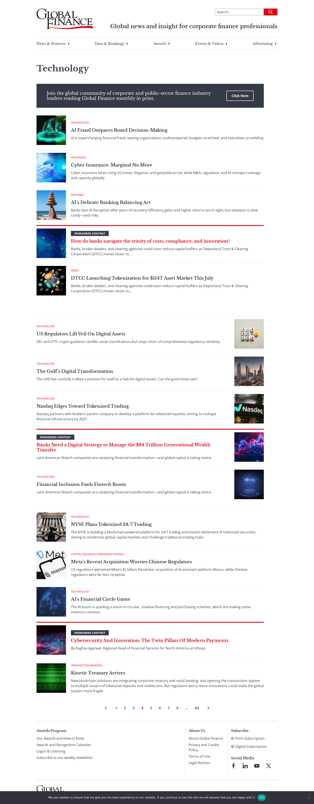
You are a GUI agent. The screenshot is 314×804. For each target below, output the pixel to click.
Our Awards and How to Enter (61, 738)
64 (197, 708)
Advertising (263, 43)
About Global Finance (206, 738)
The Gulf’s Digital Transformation (75, 371)
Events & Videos (209, 43)
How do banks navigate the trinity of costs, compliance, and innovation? (150, 241)
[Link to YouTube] (256, 765)
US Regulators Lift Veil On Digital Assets (81, 333)
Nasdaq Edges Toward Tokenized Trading (83, 406)
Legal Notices (199, 762)
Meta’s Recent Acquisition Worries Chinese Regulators (131, 561)
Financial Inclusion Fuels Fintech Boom (81, 484)
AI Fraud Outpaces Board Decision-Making (119, 130)
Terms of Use (199, 756)
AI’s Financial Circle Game (100, 599)
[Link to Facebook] (233, 765)
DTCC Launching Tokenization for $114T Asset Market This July (142, 278)
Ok (262, 797)
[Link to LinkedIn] (245, 765)
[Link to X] (268, 765)
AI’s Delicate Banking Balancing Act (111, 202)
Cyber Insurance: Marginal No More (111, 165)
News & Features (51, 43)
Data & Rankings (109, 43)
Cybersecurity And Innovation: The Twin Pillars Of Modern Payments (149, 640)
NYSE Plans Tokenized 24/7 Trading (111, 524)
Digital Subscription (251, 746)
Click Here (240, 95)
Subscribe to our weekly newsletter (65, 757)
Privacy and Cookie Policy (204, 747)
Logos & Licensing (51, 751)
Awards (159, 43)
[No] (309, 797)
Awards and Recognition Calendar (64, 744)
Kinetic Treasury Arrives (98, 673)
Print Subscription (250, 738)
